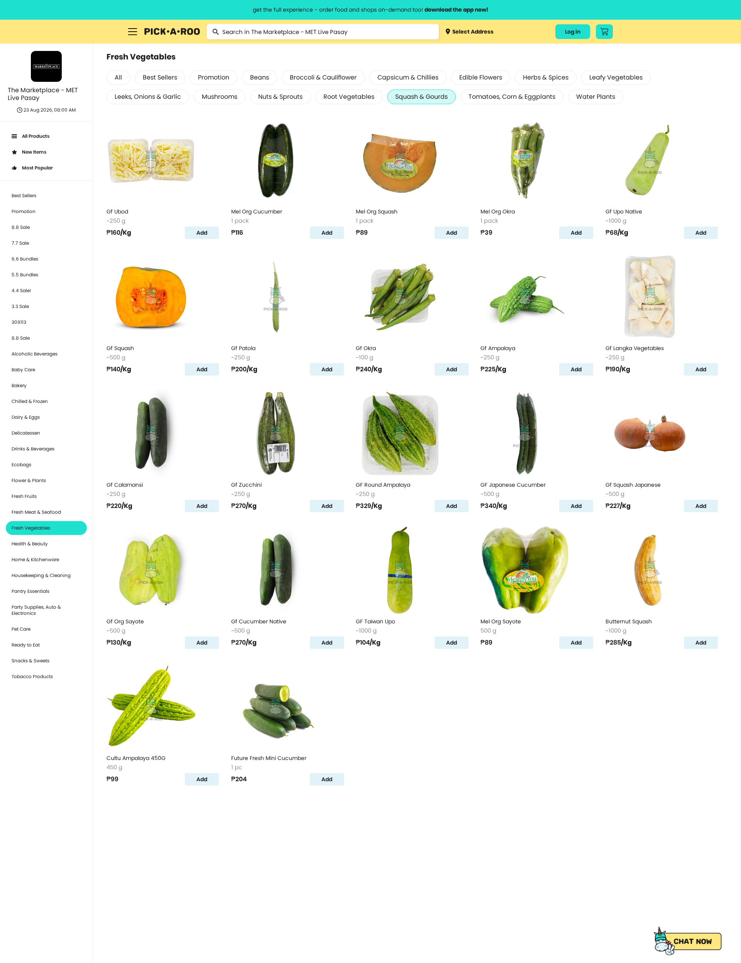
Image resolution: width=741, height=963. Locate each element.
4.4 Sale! (21, 290)
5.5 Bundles (25, 274)
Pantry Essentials (30, 591)
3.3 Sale (20, 306)
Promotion (24, 211)
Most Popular (37, 167)
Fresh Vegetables (31, 528)
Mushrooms (219, 96)
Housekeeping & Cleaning (41, 575)
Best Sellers (24, 195)
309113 (19, 322)
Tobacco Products (32, 676)
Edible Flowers (480, 77)
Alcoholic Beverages (35, 353)
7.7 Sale (20, 243)
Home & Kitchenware (35, 559)
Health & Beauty (30, 543)
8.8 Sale (21, 227)
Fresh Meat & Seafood (36, 512)
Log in (572, 32)
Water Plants (595, 96)
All (118, 77)
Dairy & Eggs (26, 417)
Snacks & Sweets (30, 660)
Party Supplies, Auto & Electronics (36, 610)
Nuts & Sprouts (280, 96)
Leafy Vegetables (616, 77)
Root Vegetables (348, 96)
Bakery (19, 385)
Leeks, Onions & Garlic (148, 96)
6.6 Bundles (25, 259)
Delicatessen (26, 433)
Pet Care (21, 629)
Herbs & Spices (545, 77)
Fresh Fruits (24, 496)
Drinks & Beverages (33, 448)
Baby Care (23, 369)
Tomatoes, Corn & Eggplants (512, 96)
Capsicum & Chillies (407, 77)
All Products (35, 136)
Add (201, 233)
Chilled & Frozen (30, 401)
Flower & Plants (29, 480)
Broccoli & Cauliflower (323, 77)
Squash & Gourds (421, 96)
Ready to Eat (26, 644)
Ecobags (21, 464)
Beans (259, 77)
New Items (34, 152)
